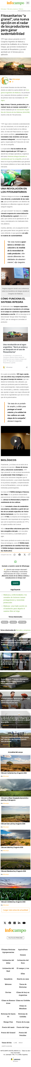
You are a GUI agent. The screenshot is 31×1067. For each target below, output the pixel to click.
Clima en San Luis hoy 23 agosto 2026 (13, 824)
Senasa (23, 955)
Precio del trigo (23, 1027)
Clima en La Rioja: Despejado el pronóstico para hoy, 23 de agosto (14, 799)
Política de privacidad (15, 938)
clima (15, 1043)
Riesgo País (8, 1022)
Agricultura (23, 949)
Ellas (23, 973)
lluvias (8, 992)
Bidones (21, 9)
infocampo (6, 647)
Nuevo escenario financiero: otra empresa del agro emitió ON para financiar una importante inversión (14, 681)
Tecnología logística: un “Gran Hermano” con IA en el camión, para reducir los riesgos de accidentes (15, 642)
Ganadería (8, 979)
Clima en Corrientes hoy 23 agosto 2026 (14, 773)
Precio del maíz (8, 1027)
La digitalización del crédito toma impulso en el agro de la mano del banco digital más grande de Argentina (15, 662)
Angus (21, 1043)
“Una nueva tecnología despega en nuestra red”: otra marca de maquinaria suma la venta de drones (15, 739)
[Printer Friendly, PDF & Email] (29, 555)
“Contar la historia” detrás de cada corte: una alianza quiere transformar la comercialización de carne (15, 700)
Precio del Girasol (8, 1032)
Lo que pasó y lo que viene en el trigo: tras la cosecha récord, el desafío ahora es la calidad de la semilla (15, 720)
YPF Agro (22, 622)
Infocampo (3, 9)
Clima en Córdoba (23, 1000)
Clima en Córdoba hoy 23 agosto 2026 (13, 902)
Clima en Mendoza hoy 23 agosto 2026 (13, 871)
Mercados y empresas (12, 9)
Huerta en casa (23, 979)
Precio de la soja (22, 1022)
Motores (8, 984)
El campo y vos (23, 968)
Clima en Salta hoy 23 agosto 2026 (12, 847)
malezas (13, 622)
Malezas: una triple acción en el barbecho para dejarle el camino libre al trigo (15, 608)
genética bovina (7, 1046)
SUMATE (15, 583)
